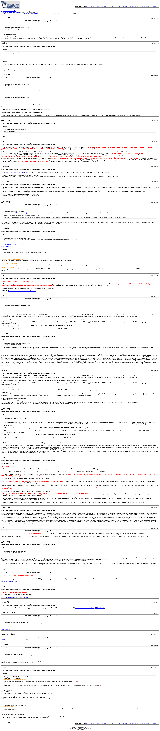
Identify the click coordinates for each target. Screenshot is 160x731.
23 (121, 6)
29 (132, 6)
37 (146, 6)
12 (102, 6)
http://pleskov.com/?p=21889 (9, 581)
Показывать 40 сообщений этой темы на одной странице (145, 8)
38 (148, 6)
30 (133, 6)
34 (140, 6)
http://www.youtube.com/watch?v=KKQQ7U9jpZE (14, 597)
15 (107, 6)
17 (111, 6)
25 (125, 6)
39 (149, 6)
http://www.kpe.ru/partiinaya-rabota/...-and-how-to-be (22, 291)
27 (128, 6)
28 (130, 6)
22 (119, 6)
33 (139, 6)
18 (112, 6)
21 (118, 6)
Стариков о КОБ (6, 629)
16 (109, 6)
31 (135, 6)
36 (144, 6)
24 (123, 6)
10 (98, 6)
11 (100, 6)
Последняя (155, 6)
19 (114, 6)
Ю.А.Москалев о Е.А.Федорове (10, 640)
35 (142, 6)
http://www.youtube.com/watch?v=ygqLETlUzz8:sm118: (90, 608)
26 (126, 6)
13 (104, 6)
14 (105, 6)
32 (137, 6)
